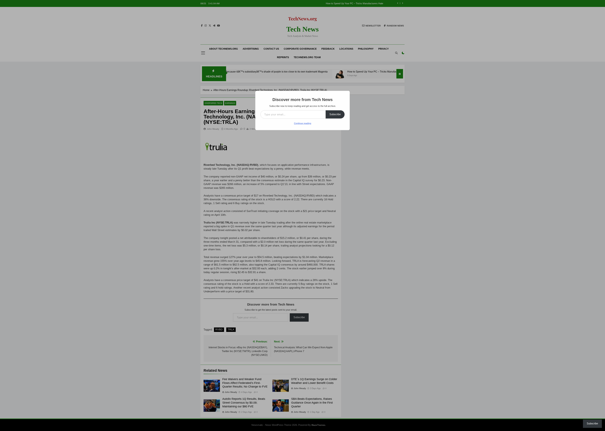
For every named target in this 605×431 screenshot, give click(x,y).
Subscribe (335, 114)
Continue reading (302, 123)
